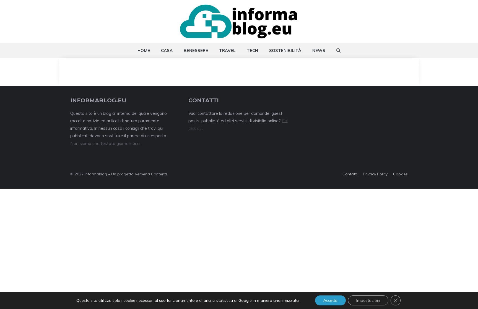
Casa (167, 50)
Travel (227, 50)
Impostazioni (368, 300)
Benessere (196, 50)
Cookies (400, 174)
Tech (252, 50)
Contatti (349, 174)
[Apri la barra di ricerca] (338, 50)
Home (143, 50)
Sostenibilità (285, 50)
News (318, 50)
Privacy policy (375, 174)
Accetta (330, 300)
